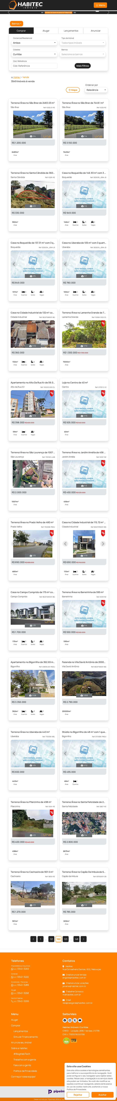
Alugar (46, 30)
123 (65, 939)
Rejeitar (78, 1094)
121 (51, 939)
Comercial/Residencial (22, 38)
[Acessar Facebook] (64, 1020)
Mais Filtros (82, 65)
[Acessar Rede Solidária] (66, 1040)
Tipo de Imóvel (67, 38)
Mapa (74, 89)
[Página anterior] (33, 939)
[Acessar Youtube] (80, 1020)
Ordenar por (91, 85)
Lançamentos (71, 30)
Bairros (64, 49)
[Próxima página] (84, 939)
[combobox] (16, 23)
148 (76, 939)
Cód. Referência (20, 61)
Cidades (16, 49)
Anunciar (96, 30)
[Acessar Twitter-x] (74, 1020)
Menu (101, 5)
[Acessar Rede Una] (74, 1040)
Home (16, 77)
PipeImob (51, 1099)
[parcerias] (97, 11)
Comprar (21, 30)
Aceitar (102, 1094)
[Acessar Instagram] (69, 1020)
